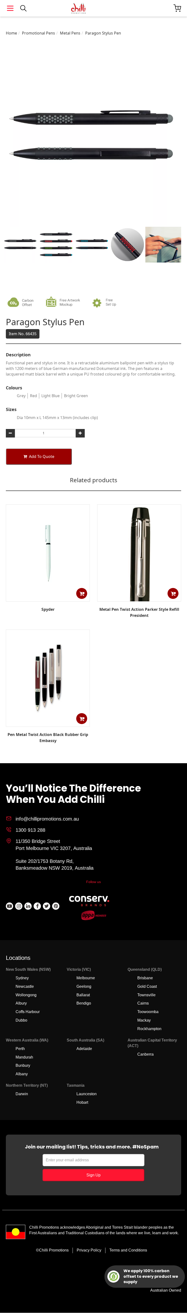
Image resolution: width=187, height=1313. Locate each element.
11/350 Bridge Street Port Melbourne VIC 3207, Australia (54, 845)
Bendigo (83, 1003)
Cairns (143, 1003)
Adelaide (84, 1049)
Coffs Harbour (28, 1012)
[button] (81, 593)
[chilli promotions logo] (78, 8)
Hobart (82, 1102)
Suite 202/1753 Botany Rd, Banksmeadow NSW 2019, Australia (55, 864)
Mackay (144, 1020)
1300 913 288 (30, 830)
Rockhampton (149, 1029)
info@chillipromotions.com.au (47, 819)
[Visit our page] (9, 906)
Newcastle (25, 986)
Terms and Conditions (128, 1250)
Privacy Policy (89, 1250)
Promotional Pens (38, 33)
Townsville (146, 995)
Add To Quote (41, 456)
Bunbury (23, 1065)
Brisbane (145, 978)
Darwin (22, 1094)
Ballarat (83, 995)
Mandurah (24, 1057)
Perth (20, 1049)
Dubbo (21, 1020)
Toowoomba (148, 1012)
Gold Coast (147, 986)
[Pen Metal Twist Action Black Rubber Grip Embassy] (47, 723)
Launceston (86, 1094)
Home (11, 33)
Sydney (22, 978)
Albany (22, 1074)
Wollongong (26, 995)
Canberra (145, 1054)
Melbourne (85, 978)
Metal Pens (70, 33)
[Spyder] (47, 598)
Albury (21, 1003)
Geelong (83, 986)
